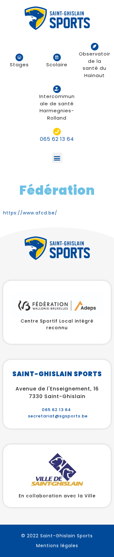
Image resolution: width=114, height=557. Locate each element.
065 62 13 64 (56, 410)
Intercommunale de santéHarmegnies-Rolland (57, 107)
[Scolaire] (57, 57)
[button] (57, 158)
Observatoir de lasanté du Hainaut (94, 64)
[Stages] (19, 57)
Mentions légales (57, 545)
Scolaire (56, 64)
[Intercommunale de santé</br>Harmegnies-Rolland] (57, 89)
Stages (19, 64)
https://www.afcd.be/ (30, 213)
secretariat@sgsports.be (58, 416)
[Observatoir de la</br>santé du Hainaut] (94, 46)
